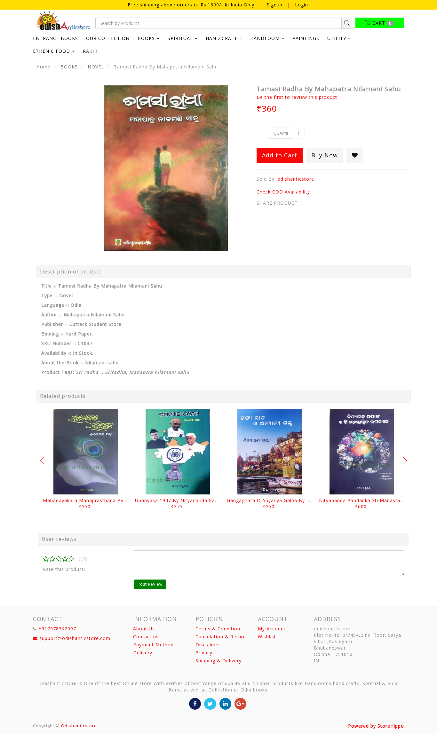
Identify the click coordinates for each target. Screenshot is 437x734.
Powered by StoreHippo (376, 726)
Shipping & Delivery (218, 661)
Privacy (203, 653)
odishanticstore (295, 179)
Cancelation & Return (220, 637)
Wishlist (267, 637)
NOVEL (96, 67)
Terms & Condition (217, 629)
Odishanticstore (79, 726)
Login (301, 5)
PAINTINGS (305, 38)
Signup (274, 5)
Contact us (146, 637)
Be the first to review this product (297, 97)
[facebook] (195, 703)
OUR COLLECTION (108, 38)
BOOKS (69, 67)
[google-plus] (240, 703)
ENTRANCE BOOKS (55, 38)
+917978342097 (57, 629)
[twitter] (210, 703)
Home (43, 67)
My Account (272, 629)
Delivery (142, 653)
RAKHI (90, 51)
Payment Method (153, 645)
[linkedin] (225, 703)
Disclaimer (207, 645)
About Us (144, 629)
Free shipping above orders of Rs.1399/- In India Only (192, 5)
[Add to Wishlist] (354, 155)
